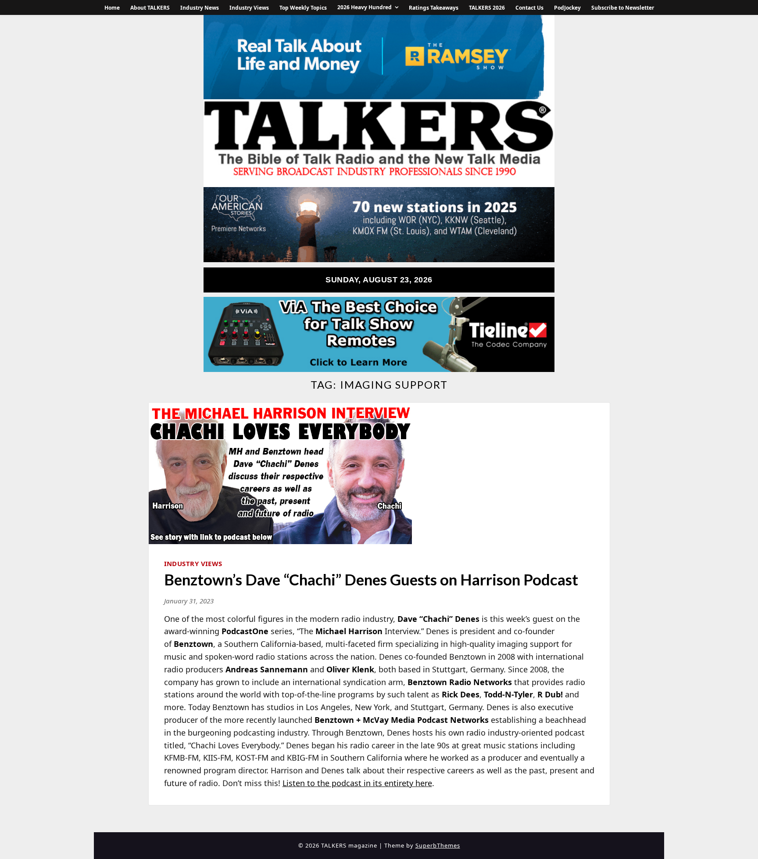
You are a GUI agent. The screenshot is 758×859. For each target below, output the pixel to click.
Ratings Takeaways (433, 7)
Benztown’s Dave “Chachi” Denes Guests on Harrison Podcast (371, 579)
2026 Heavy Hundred (364, 7)
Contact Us (529, 7)
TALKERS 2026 (487, 7)
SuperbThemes (437, 845)
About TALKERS (150, 7)
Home (112, 7)
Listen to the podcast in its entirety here (357, 783)
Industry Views (249, 7)
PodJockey (567, 7)
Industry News (199, 7)
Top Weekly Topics (303, 7)
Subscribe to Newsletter (622, 7)
